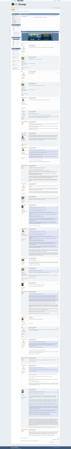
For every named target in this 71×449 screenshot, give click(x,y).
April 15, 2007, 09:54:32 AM (31, 430)
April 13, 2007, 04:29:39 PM (31, 205)
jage (22, 389)
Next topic (58, 439)
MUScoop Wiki (14, 22)
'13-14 (18, 34)
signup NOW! (45, 17)
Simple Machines (16, 447)
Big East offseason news (15, 56)
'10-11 (18, 35)
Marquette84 (24, 339)
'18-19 (14, 33)
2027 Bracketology (14, 50)
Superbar (13, 17)
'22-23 (18, 32)
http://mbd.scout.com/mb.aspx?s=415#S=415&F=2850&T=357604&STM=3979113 (39, 313)
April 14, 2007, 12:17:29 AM (31, 328)
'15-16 (14, 34)
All (27, 438)
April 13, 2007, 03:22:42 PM (31, 166)
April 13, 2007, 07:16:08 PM (31, 292)
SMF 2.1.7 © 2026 (12, 447)
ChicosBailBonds (24, 97)
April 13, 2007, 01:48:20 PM (31, 122)
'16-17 (18, 33)
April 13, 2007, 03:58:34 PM (31, 197)
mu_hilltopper (24, 133)
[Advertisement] (40, 24)
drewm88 (23, 282)
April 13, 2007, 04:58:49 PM (31, 283)
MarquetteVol (24, 183)
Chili (22, 83)
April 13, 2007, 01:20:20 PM (31, 98)
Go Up (22, 438)
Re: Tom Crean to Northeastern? (32, 71)
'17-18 (16, 33)
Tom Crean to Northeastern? (32, 45)
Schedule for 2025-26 (46, 39)
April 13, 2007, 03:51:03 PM (31, 184)
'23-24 (16, 32)
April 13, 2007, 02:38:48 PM (31, 148)
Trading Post (13, 19)
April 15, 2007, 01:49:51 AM (31, 390)
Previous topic (54, 439)
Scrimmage (46, 35)
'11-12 (16, 35)
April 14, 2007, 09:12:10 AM (31, 358)
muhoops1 (23, 196)
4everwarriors (24, 317)
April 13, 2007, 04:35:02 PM (31, 229)
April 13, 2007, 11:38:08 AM (31, 72)
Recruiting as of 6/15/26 (15, 53)
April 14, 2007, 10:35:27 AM (31, 366)
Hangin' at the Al (14, 15)
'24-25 (14, 32)
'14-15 (16, 34)
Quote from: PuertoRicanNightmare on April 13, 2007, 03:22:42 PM (37, 207)
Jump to (48, 442)
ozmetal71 (23, 111)
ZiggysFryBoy (24, 204)
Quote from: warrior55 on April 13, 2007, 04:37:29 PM (36, 270)
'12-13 (14, 35)
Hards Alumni (16, 68)
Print (58, 438)
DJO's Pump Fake (24, 258)
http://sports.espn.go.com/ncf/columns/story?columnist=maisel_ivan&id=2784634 (39, 161)
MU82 (18, 50)
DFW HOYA (13, 57)
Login (34, 17)
